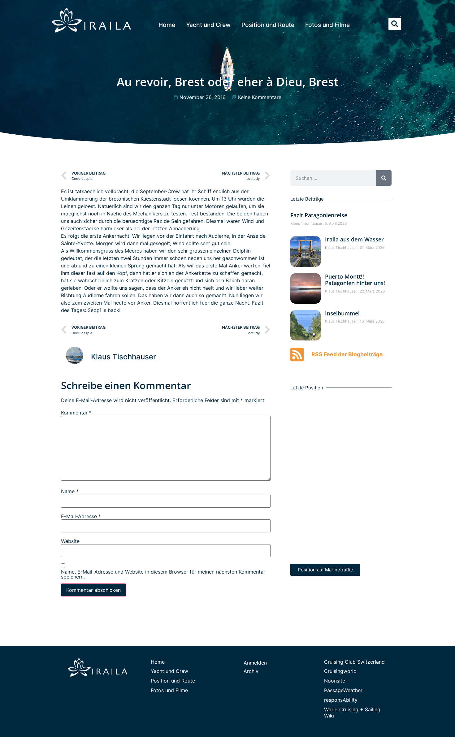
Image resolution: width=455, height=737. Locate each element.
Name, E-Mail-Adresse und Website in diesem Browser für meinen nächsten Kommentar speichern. (163, 574)
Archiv (251, 671)
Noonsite (334, 681)
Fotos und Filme (327, 24)
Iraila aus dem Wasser (354, 239)
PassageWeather (343, 690)
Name (70, 491)
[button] (394, 24)
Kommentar (76, 412)
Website (70, 541)
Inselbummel (342, 313)
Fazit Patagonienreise (318, 215)
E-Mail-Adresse (81, 516)
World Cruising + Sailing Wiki (352, 712)
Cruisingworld (340, 671)
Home (166, 24)
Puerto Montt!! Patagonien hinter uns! (355, 280)
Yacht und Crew (208, 24)
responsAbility (341, 700)
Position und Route (267, 24)
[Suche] (384, 178)
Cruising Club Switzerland (354, 662)
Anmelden (255, 663)
